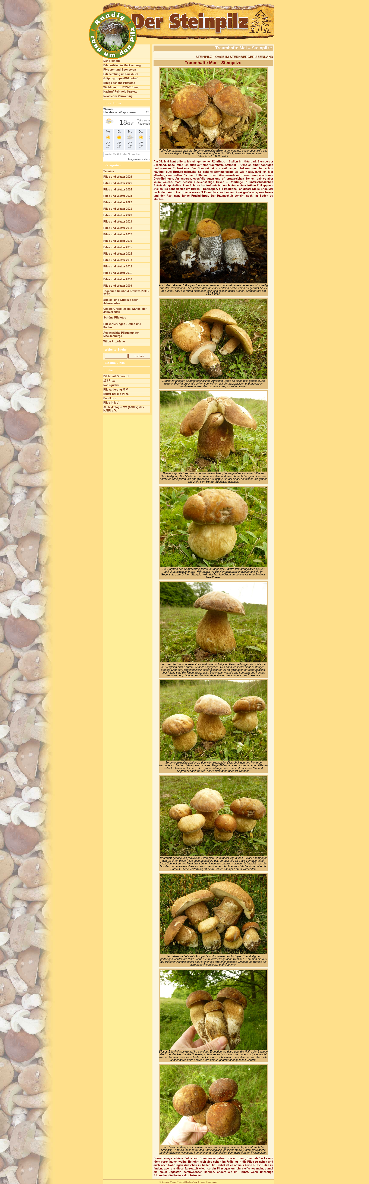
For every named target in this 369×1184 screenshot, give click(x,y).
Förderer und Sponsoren (119, 69)
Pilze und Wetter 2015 (117, 247)
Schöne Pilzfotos (114, 317)
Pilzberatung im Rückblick (120, 74)
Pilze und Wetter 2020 (117, 215)
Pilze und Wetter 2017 (117, 234)
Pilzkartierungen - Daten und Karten (122, 325)
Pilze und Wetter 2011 (117, 272)
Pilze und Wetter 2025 (117, 183)
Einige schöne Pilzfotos (119, 82)
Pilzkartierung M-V (115, 389)
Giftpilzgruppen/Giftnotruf (120, 78)
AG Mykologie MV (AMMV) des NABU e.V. (123, 408)
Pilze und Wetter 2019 (117, 221)
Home (202, 1182)
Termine (108, 171)
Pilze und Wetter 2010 (117, 279)
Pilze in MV (111, 402)
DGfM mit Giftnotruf (116, 376)
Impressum (213, 1182)
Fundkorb (109, 398)
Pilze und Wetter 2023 (117, 196)
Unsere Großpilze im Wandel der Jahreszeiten (124, 310)
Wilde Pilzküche (114, 341)
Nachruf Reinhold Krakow (120, 91)
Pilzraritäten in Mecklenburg (122, 65)
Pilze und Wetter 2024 (117, 189)
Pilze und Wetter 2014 (117, 253)
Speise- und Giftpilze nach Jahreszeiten (120, 301)
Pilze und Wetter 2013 (117, 260)
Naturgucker (111, 385)
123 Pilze (109, 380)
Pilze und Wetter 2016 (117, 240)
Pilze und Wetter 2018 (117, 228)
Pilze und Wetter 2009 (117, 285)
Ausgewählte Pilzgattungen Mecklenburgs (121, 334)
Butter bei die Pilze (116, 393)
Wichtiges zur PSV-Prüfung (121, 87)
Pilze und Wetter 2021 (117, 208)
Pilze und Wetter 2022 (117, 202)
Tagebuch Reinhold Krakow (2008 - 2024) (126, 292)
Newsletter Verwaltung (118, 96)
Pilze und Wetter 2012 (117, 266)
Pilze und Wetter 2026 (117, 176)
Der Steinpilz (111, 60)
